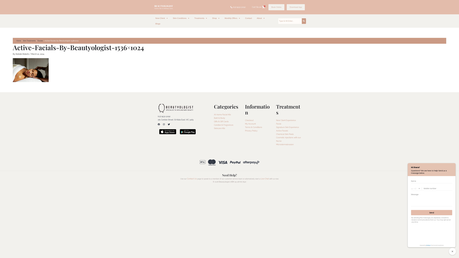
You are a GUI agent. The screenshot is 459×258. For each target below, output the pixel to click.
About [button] (259, 18)
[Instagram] (164, 124)
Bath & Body (219, 118)
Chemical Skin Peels (285, 134)
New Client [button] (160, 18)
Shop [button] (214, 18)
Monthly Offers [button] (231, 18)
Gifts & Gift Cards (221, 121)
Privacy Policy (251, 131)
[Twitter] (169, 124)
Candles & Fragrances (223, 125)
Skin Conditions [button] (179, 18)
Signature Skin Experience (287, 127)
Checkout (249, 120)
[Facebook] (159, 124)
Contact (248, 18)
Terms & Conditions (253, 127)
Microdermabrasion (285, 144)
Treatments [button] (199, 18)
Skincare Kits (219, 128)
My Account (250, 124)
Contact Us (192, 179)
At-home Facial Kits (222, 114)
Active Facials (282, 131)
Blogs (157, 24)
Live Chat (265, 179)
